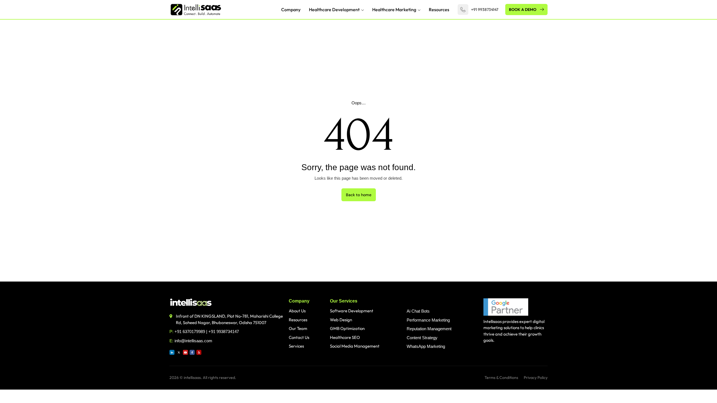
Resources (439, 9)
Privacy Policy (536, 377)
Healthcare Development (334, 9)
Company (291, 9)
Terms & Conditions (501, 377)
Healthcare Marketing (394, 9)
